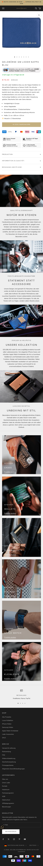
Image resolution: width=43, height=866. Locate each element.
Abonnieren (10, 831)
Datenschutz (6, 800)
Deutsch (32, 845)
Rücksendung (6, 752)
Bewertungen (6, 807)
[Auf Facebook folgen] (3, 839)
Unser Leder (6, 783)
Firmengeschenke (7, 765)
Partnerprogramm (8, 793)
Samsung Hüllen (7, 727)
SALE (4, 738)
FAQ (3, 755)
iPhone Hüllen (6, 724)
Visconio (21, 851)
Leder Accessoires (8, 734)
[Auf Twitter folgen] (9, 839)
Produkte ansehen (10, 472)
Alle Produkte (6, 717)
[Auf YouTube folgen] (25, 839)
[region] (21, 694)
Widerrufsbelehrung (8, 758)
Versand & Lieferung (8, 748)
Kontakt (4, 786)
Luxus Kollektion (7, 720)
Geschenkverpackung (9, 762)
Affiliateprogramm (8, 803)
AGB (3, 796)
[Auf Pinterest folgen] (19, 839)
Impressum (5, 790)
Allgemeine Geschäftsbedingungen (13, 769)
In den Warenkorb (21, 124)
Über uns (5, 779)
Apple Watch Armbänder (10, 731)
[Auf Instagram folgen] (14, 839)
